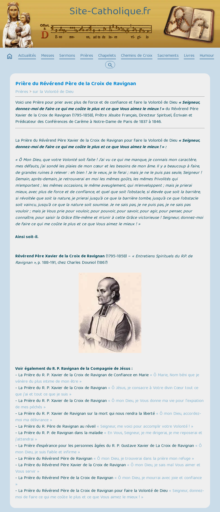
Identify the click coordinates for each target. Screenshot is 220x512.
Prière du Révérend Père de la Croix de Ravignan (75, 84)
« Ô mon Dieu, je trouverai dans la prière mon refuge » (144, 459)
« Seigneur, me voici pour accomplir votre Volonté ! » (145, 427)
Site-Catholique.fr (110, 12)
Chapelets (107, 56)
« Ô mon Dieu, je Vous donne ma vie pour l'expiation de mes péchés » (109, 404)
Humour (207, 56)
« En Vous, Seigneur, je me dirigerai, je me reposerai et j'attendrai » (108, 436)
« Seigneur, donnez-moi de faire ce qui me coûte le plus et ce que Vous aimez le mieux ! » (109, 494)
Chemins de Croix (136, 56)
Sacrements (168, 56)
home (9, 56)
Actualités (27, 56)
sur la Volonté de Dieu (53, 92)
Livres (189, 56)
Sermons (67, 56)
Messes (47, 56)
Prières (86, 56)
